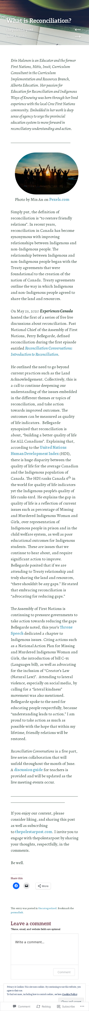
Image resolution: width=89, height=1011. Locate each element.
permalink (17, 912)
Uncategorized (47, 908)
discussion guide (28, 770)
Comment (64, 972)
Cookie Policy (69, 994)
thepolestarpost (19, 29)
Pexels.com (59, 199)
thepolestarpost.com (33, 832)
